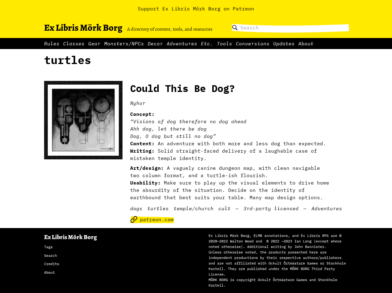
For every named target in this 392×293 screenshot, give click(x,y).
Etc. (207, 43)
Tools (224, 43)
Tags (48, 247)
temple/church (193, 208)
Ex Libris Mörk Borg (83, 27)
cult (224, 208)
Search (50, 255)
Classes (74, 43)
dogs (136, 208)
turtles (158, 208)
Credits (51, 263)
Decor (155, 43)
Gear (94, 43)
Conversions (253, 43)
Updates (284, 43)
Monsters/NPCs (124, 43)
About (306, 43)
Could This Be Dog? (182, 88)
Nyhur (137, 103)
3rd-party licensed (271, 208)
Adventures (182, 43)
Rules (51, 43)
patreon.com (157, 219)
